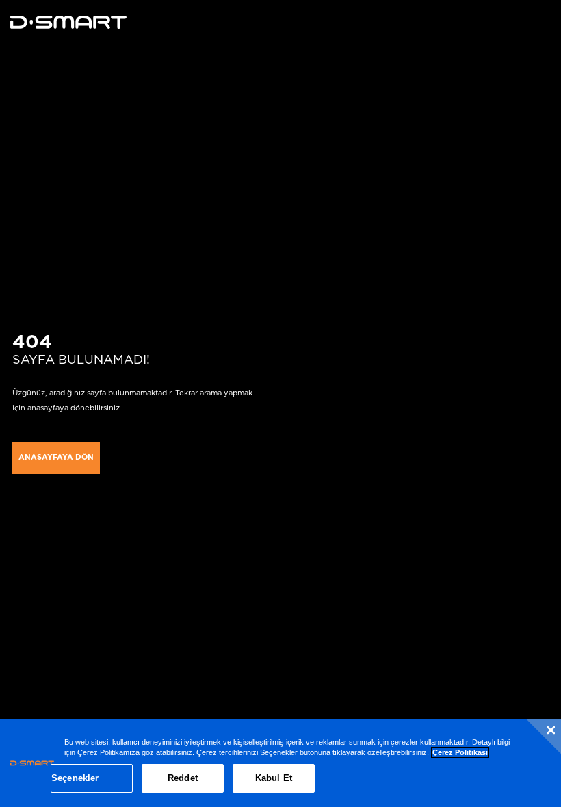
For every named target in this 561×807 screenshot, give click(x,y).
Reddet (183, 778)
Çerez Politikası (460, 752)
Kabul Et (273, 778)
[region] (280, 763)
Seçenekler (75, 778)
